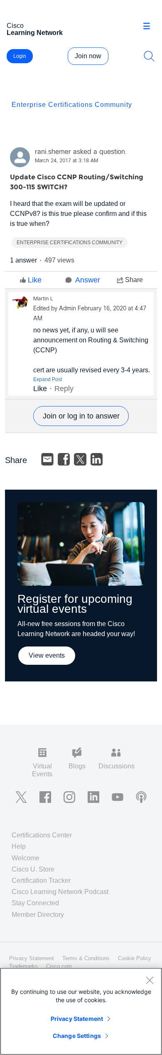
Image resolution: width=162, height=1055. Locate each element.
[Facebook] (64, 459)
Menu (149, 26)
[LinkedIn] (97, 459)
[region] (81, 1011)
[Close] (149, 980)
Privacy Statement (77, 1018)
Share (134, 279)
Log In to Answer (81, 416)
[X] (80, 459)
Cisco (35, 29)
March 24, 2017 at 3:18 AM (66, 160)
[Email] (47, 459)
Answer (87, 280)
